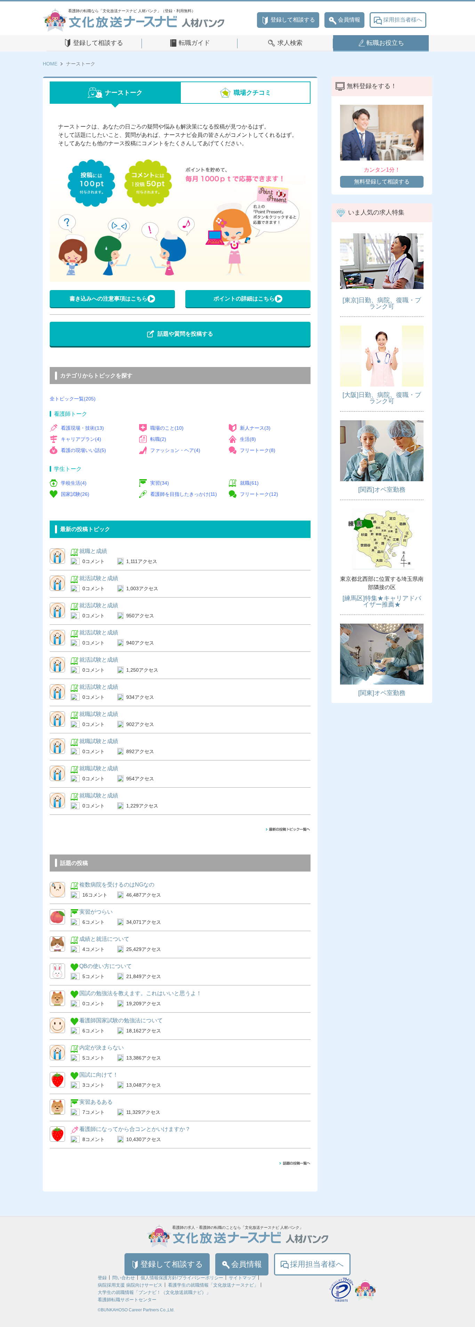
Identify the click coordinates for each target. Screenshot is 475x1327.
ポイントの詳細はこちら (244, 299)
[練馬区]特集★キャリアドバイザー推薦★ (382, 601)
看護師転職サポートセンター (127, 1299)
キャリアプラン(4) (81, 439)
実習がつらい (96, 912)
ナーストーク (124, 92)
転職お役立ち (385, 42)
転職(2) (158, 439)
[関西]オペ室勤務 (381, 489)
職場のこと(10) (167, 428)
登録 (102, 1277)
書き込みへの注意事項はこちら (108, 299)
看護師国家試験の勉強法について (121, 1020)
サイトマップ (242, 1277)
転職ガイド (194, 42)
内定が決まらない (101, 1048)
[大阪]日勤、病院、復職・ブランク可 (382, 398)
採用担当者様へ (402, 20)
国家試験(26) (75, 494)
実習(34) (159, 483)
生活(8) (248, 439)
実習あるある (96, 1102)
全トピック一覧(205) (73, 398)
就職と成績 (93, 551)
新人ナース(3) (255, 428)
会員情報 (349, 20)
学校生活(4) (74, 483)
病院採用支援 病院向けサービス (130, 1285)
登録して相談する (293, 20)
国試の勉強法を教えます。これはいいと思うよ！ (140, 993)
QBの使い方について (105, 966)
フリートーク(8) (257, 450)
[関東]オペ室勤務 (381, 692)
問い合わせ (123, 1277)
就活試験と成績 (98, 578)
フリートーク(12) (259, 494)
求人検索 (290, 42)
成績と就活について (104, 939)
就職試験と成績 (98, 714)
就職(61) (249, 483)
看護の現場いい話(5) (83, 450)
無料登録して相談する (382, 182)
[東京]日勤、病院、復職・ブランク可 (382, 303)
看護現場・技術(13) (82, 428)
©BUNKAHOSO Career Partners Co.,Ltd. (136, 1310)
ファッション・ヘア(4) (175, 450)
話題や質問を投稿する (185, 334)
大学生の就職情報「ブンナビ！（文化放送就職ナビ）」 (154, 1292)
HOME (50, 64)
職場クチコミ (252, 92)
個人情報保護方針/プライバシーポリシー (181, 1277)
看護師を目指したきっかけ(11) (183, 494)
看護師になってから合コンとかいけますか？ (135, 1129)
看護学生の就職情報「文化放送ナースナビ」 (213, 1285)
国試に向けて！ (98, 1075)
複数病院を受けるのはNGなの (116, 885)
